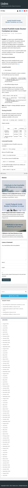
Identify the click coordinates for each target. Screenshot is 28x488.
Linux (13, 33)
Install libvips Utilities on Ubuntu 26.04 (11, 314)
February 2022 (6, 436)
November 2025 (6, 342)
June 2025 (5, 352)
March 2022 (5, 433)
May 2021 (5, 454)
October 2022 (6, 419)
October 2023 (6, 394)
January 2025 (6, 363)
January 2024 (6, 388)
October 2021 (6, 444)
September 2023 (6, 396)
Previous (4, 173)
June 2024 (5, 377)
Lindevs (4, 3)
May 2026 (5, 330)
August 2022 (6, 423)
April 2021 (5, 456)
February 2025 (6, 361)
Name (3, 262)
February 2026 (6, 336)
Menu (3, 11)
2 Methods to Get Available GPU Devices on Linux (14, 193)
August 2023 (6, 398)
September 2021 (6, 446)
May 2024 (5, 379)
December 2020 (6, 465)
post (18, 64)
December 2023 (6, 390)
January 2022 (6, 438)
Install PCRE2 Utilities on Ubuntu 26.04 (11, 306)
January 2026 (6, 338)
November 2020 (6, 467)
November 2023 (6, 392)
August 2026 (6, 323)
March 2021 (5, 458)
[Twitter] (22, 11)
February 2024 (6, 386)
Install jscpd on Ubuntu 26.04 (9, 312)
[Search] (25, 291)
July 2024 (5, 375)
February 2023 (6, 411)
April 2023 (5, 406)
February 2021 (6, 460)
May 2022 (5, 429)
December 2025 (6, 340)
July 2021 (5, 450)
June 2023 (5, 402)
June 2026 (5, 328)
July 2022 (5, 425)
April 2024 (5, 382)
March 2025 (5, 359)
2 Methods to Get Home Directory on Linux (12, 233)
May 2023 (5, 404)
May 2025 (5, 355)
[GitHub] (26, 11)
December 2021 (6, 440)
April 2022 (5, 431)
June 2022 (5, 427)
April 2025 (5, 357)
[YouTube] (24, 11)
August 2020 (6, 473)
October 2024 (6, 369)
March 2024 (5, 384)
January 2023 (6, 413)
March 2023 (5, 409)
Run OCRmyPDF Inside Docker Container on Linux (14, 304)
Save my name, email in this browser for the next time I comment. (14, 275)
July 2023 (5, 400)
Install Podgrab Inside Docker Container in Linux (13, 212)
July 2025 (5, 350)
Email (3, 267)
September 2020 (6, 471)
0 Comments (19, 33)
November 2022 (6, 417)
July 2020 (5, 475)
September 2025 (6, 346)
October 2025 (6, 344)
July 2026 (5, 325)
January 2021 (6, 463)
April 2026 (5, 332)
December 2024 (6, 365)
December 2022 (6, 415)
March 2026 (5, 334)
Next (25, 173)
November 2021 (6, 442)
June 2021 (5, 452)
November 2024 (6, 367)
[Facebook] (20, 11)
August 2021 (6, 448)
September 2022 (6, 421)
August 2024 (6, 373)
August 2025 (6, 348)
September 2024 (6, 371)
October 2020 (6, 469)
